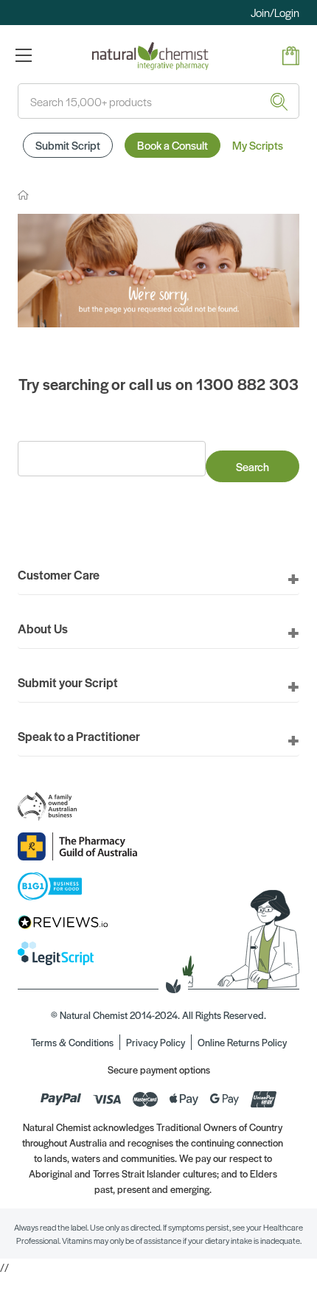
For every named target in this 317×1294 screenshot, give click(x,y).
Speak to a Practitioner (79, 736)
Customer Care (59, 574)
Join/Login (275, 12)
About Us (43, 628)
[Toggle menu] (23, 55)
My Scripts (257, 145)
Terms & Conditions (72, 1042)
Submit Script (67, 145)
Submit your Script (68, 682)
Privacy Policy (155, 1042)
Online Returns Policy (242, 1042)
